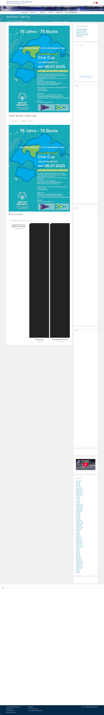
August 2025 (78, 495)
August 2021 (78, 568)
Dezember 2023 (79, 522)
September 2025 (79, 493)
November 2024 (79, 506)
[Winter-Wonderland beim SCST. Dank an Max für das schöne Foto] (92, 70)
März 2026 (78, 486)
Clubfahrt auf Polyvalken (81, 29)
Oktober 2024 (79, 507)
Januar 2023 (78, 540)
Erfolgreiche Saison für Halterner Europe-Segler (18, 225)
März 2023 (78, 536)
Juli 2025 (78, 497)
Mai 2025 (78, 500)
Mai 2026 (78, 483)
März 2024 (78, 518)
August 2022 (78, 547)
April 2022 (78, 554)
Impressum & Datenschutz (92, 706)
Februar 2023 (79, 538)
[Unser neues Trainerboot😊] (79, 64)
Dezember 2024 (79, 504)
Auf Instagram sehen (85, 76)
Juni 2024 (78, 513)
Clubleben (23, 121)
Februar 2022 (79, 558)
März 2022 (78, 556)
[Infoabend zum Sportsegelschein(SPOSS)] (79, 70)
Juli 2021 (78, 570)
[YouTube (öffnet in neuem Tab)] (96, 3)
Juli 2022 (78, 549)
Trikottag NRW (79, 36)
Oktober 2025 (79, 491)
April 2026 (78, 484)
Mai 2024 (78, 515)
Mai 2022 (78, 552)
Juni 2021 (78, 572)
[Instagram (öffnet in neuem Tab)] (94, 3)
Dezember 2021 (79, 561)
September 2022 (79, 545)
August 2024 (78, 511)
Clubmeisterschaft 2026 (81, 30)
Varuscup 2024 (39, 339)
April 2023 (78, 534)
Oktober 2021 (79, 565)
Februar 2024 (79, 520)
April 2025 (78, 502)
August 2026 (78, 481)
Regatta (30, 121)
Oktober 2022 (79, 543)
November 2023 (79, 524)
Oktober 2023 (79, 525)
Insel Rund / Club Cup (18, 21)
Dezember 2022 (79, 541)
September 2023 (79, 527)
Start (83, 706)
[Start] (6, 21)
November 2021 (79, 563)
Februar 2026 (79, 488)
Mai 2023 (78, 533)
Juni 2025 (78, 499)
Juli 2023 (78, 531)
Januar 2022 (78, 559)
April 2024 (78, 516)
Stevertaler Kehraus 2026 (81, 32)
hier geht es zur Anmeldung (16, 214)
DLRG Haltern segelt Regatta (82, 34)
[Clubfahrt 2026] (79, 50)
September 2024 (79, 509)
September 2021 (79, 566)
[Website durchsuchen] (102, 13)
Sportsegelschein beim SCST (60, 339)
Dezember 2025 (79, 490)
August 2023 (78, 529)
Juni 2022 (78, 550)
